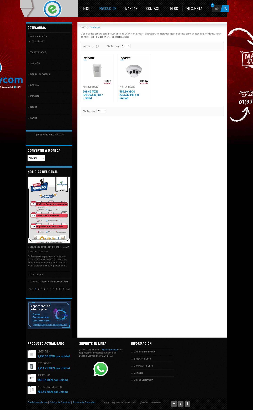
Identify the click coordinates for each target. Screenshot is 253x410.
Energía (34, 84)
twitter (180, 404)
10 (62, 289)
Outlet (33, 117)
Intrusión (35, 95)
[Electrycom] (49, 8)
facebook (187, 404)
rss (174, 404)
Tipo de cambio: (46, 134)
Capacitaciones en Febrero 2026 (48, 246)
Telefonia (35, 62)
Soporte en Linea (142, 358)
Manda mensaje (110, 349)
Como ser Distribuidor (144, 351)
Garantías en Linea (143, 366)
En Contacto (37, 274)
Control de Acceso (40, 73)
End (68, 289)
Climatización (38, 41)
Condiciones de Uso (38, 402)
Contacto (138, 373)
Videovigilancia (38, 51)
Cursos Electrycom (143, 380)
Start (31, 289)
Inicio (83, 27)
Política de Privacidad (84, 402)
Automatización (38, 36)
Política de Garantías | (61, 402)
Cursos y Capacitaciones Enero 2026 (49, 281)
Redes (33, 106)
